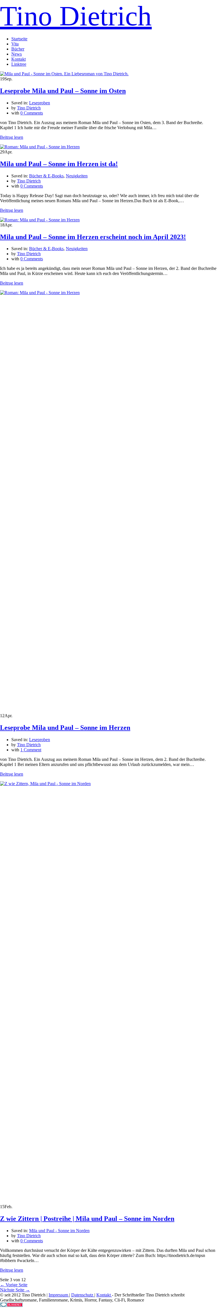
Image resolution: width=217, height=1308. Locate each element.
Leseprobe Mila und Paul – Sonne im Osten (63, 90)
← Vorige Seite (13, 1284)
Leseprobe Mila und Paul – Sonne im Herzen (65, 727)
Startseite (19, 38)
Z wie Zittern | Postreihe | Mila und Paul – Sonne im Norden (87, 1218)
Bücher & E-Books (46, 175)
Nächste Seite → (15, 1289)
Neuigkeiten (77, 175)
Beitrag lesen (11, 137)
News (16, 54)
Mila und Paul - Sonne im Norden (59, 1230)
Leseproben (39, 102)
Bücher (17, 49)
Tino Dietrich (76, 16)
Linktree (18, 64)
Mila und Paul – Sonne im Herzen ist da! (59, 164)
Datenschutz (82, 1294)
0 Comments (31, 113)
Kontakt (18, 59)
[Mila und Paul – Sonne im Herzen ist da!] (40, 146)
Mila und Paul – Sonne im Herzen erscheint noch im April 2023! (93, 237)
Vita (15, 43)
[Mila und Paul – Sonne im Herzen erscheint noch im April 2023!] (40, 219)
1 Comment (30, 749)
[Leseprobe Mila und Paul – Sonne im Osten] (64, 73)
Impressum (59, 1294)
